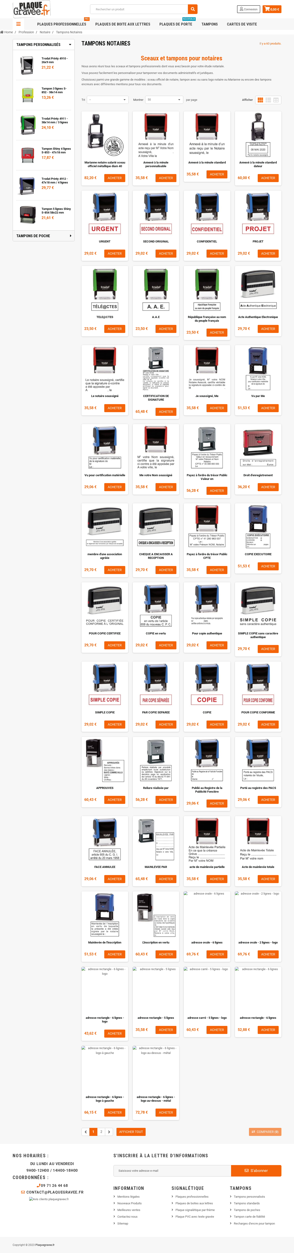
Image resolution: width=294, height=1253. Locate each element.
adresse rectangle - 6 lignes (258, 1017)
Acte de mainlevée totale (258, 867)
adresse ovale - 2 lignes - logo (258, 942)
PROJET (258, 241)
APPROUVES (104, 788)
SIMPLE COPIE (105, 712)
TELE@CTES (104, 317)
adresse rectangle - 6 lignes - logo (105, 1019)
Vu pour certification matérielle (105, 475)
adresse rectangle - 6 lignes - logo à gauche (105, 1098)
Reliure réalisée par (156, 788)
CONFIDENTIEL (207, 241)
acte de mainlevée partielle (207, 867)
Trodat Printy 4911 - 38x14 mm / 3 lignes (55, 120)
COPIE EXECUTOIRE (258, 554)
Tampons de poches (247, 1210)
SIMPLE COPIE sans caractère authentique (258, 635)
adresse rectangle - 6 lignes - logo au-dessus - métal (156, 1098)
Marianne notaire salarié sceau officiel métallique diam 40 (105, 164)
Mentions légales (128, 1196)
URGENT (104, 241)
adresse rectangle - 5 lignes (156, 1017)
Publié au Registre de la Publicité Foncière (207, 789)
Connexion (250, 9)
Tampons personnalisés (38, 44)
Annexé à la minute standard (207, 162)
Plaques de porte (177, 22)
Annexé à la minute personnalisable (155, 164)
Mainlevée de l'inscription (104, 942)
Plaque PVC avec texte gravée (194, 1216)
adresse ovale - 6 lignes (207, 942)
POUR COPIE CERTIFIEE (105, 633)
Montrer (138, 99)
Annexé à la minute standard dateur (258, 164)
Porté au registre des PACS (258, 788)
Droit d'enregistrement (258, 475)
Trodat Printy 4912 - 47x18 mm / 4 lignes (55, 180)
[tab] (44, 44)
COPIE (207, 712)
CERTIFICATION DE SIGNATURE (156, 397)
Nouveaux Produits (129, 1203)
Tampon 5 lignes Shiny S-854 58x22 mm (56, 210)
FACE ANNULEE (104, 867)
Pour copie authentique (207, 633)
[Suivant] (109, 1132)
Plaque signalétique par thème (195, 1210)
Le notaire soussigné (105, 396)
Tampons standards (247, 1203)
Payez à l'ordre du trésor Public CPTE (207, 556)
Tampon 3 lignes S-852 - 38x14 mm (54, 90)
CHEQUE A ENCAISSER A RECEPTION (156, 556)
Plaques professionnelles (63, 22)
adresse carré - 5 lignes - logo (207, 1017)
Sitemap (122, 1223)
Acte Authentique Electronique (258, 317)
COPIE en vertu (156, 633)
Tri (83, 99)
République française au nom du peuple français (207, 318)
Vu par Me (258, 396)
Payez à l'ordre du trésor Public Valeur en (207, 477)
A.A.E (156, 317)
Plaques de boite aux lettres (122, 24)
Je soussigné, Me (206, 396)
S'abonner (259, 1170)
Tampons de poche (33, 236)
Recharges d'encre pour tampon (254, 1223)
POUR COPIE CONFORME (258, 712)
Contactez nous (127, 1216)
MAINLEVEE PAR (156, 867)
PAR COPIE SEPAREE (156, 712)
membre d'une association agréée (105, 556)
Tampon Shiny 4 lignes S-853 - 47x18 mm (56, 150)
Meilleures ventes (128, 1210)
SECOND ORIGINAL (156, 241)
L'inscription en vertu (155, 942)
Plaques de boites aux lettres (194, 1203)
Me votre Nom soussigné (155, 475)
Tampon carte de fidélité (249, 1216)
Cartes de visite (242, 24)
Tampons (209, 24)
